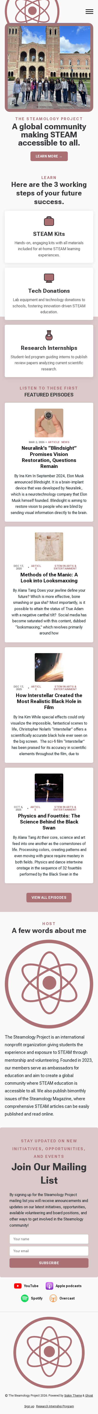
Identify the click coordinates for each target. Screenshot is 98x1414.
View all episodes (49, 897)
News (65, 442)
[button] (89, 11)
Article (53, 442)
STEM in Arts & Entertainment (65, 567)
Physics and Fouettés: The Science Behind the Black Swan (49, 822)
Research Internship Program (55, 1406)
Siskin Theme (73, 1395)
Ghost (89, 1395)
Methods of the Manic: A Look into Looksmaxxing (49, 578)
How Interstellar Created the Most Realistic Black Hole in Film (49, 701)
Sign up (29, 1406)
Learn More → (49, 156)
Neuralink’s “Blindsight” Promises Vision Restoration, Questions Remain (49, 457)
